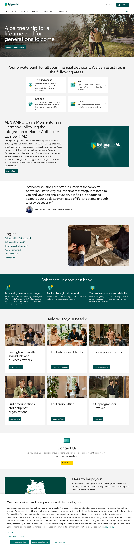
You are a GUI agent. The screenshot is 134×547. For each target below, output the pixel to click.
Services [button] (34, 11)
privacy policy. (108, 527)
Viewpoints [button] (48, 11)
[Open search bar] (127, 11)
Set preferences (60, 542)
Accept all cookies (20, 542)
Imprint (11, 532)
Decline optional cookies (40, 542)
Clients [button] (22, 11)
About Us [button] (9, 11)
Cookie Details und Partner (15, 536)
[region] (67, 520)
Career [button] (61, 11)
